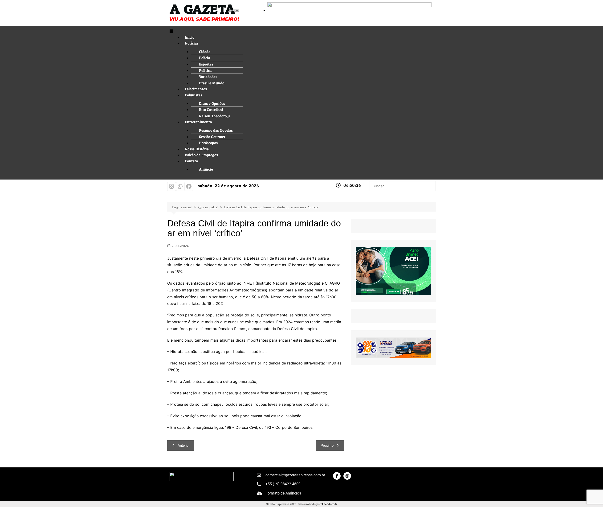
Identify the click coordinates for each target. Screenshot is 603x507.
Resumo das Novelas (216, 130)
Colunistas (193, 95)
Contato (191, 161)
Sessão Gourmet (212, 136)
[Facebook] (189, 186)
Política (205, 70)
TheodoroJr (329, 504)
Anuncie (206, 169)
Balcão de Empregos (201, 154)
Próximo (327, 445)
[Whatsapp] (180, 186)
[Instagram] (171, 186)
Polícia (204, 57)
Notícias (191, 43)
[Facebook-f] (337, 476)
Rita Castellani (211, 109)
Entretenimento (198, 121)
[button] (301, 31)
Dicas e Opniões (212, 103)
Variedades (208, 76)
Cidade (204, 51)
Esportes (206, 64)
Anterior (184, 445)
